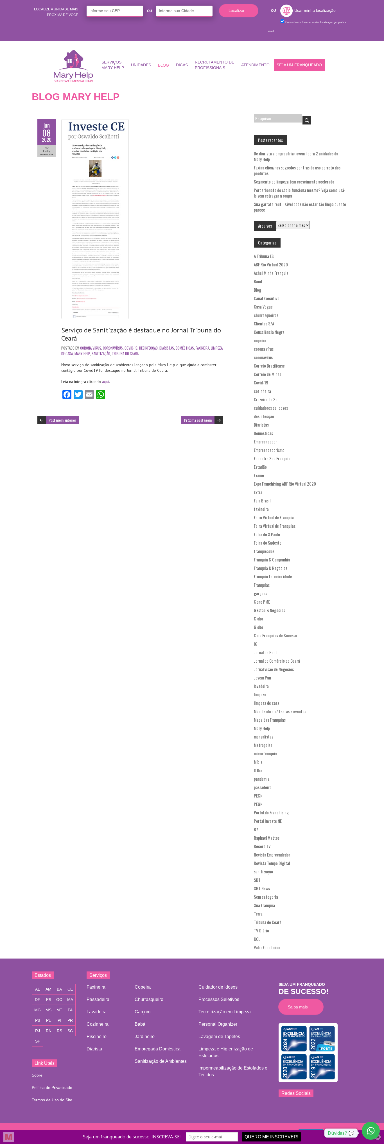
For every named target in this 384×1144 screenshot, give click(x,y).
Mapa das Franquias (270, 720)
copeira (260, 340)
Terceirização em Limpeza (224, 1011)
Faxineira (96, 987)
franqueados (264, 551)
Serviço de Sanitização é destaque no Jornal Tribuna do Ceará (141, 334)
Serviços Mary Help (112, 65)
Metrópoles (263, 745)
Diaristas (166, 348)
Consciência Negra (269, 332)
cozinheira (262, 391)
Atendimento (255, 65)
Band (258, 281)
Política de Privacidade (52, 1087)
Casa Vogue (263, 306)
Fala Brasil (262, 500)
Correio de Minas (267, 374)
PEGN (258, 795)
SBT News (262, 888)
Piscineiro (97, 1036)
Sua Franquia (264, 905)
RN (48, 1031)
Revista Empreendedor (272, 854)
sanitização (101, 353)
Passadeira (98, 999)
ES (48, 999)
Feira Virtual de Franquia (274, 517)
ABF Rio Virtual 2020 (271, 264)
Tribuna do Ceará (125, 353)
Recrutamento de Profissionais (214, 65)
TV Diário (261, 930)
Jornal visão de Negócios (274, 669)
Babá (140, 1024)
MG (37, 1010)
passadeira (263, 787)
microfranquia (265, 753)
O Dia (258, 770)
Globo (258, 618)
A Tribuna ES (264, 256)
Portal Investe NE (268, 821)
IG (255, 644)
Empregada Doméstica (157, 1048)
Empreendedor (265, 441)
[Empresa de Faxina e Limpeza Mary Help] (75, 66)
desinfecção (148, 348)
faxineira (202, 348)
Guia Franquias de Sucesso (275, 635)
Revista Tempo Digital (272, 863)
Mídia (258, 762)
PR (70, 1020)
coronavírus (113, 348)
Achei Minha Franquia (271, 273)
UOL (257, 939)
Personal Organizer (217, 1024)
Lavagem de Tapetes (219, 1036)
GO (59, 999)
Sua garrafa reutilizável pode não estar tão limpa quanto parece (300, 207)
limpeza (260, 694)
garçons (260, 593)
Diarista (94, 1048)
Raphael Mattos (266, 838)
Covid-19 (131, 348)
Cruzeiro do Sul (266, 399)
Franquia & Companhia (272, 559)
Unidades (141, 65)
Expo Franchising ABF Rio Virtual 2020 (285, 484)
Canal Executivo (266, 298)
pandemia (262, 779)
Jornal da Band (265, 652)
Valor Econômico (267, 947)
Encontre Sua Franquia (272, 458)
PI (59, 1020)
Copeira (143, 987)
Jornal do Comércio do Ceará (277, 661)
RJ (37, 1031)
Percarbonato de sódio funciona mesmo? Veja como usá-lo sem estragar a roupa (299, 193)
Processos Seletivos (218, 999)
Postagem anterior (62, 420)
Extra (258, 492)
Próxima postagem (198, 420)
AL (37, 989)
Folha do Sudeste (267, 543)
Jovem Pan (262, 677)
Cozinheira (98, 1024)
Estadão (260, 467)
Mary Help (82, 353)
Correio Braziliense (269, 366)
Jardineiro (145, 1036)
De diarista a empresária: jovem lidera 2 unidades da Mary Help (296, 156)
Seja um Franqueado (299, 65)
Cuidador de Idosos (218, 987)
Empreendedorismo (269, 450)
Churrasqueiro (149, 999)
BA (59, 989)
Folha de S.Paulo (267, 534)
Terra (258, 913)
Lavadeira (97, 1011)
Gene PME (262, 602)
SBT (257, 880)
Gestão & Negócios (269, 610)
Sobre (37, 1075)
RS (59, 1031)
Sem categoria (266, 897)
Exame (259, 475)
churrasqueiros (266, 315)
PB (37, 1020)
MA (70, 999)
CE (70, 989)
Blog (163, 65)
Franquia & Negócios (270, 568)
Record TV (262, 846)
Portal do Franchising (271, 812)
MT (59, 1010)
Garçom (142, 1011)
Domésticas (185, 348)
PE (48, 1020)
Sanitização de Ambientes (161, 1061)
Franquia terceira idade (273, 576)
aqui (105, 381)
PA (70, 1010)
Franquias (262, 585)
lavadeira (261, 686)
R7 (256, 829)
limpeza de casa (266, 703)
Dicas (182, 65)
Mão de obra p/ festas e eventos (280, 711)
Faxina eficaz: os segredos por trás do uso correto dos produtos (297, 170)
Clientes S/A (264, 323)
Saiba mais (299, 1006)
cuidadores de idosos (271, 408)
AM (48, 989)
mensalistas (263, 736)
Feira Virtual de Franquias (274, 526)
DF (37, 999)
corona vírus (90, 348)
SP (37, 1041)
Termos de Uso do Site (52, 1100)
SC (70, 1031)
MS (48, 1010)
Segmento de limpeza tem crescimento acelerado (294, 181)
